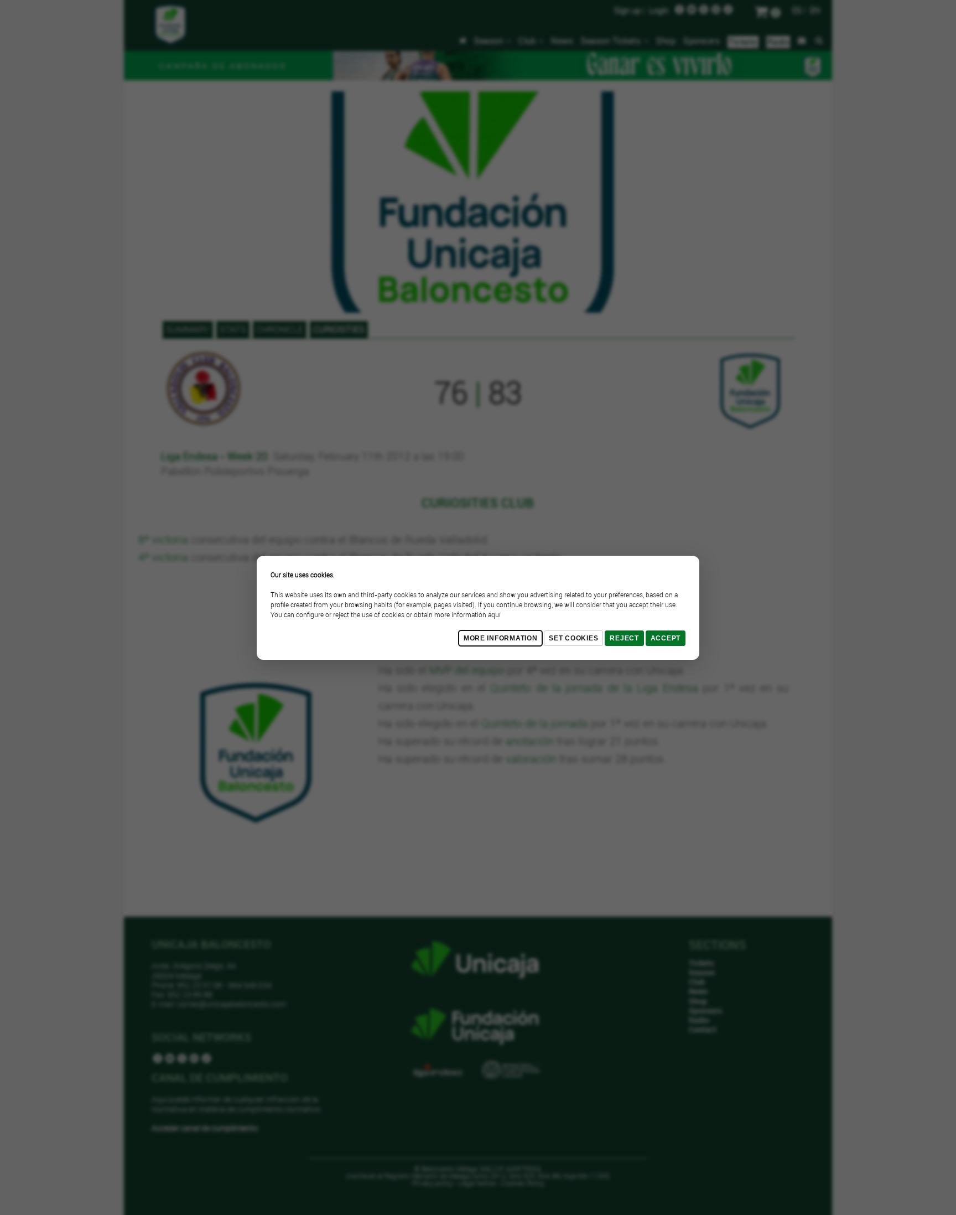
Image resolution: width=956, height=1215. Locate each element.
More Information (501, 638)
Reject (624, 638)
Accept (665, 638)
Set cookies (573, 638)
